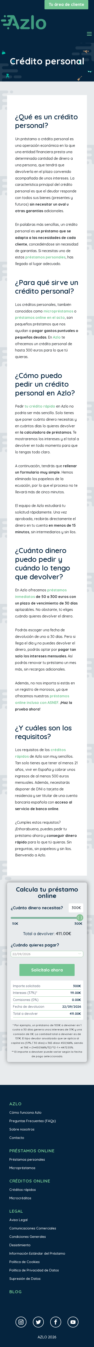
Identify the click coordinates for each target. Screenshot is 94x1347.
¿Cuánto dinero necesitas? (37, 907)
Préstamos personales (27, 1159)
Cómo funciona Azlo (25, 1112)
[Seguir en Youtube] (73, 1322)
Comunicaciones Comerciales (32, 1228)
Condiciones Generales (27, 1236)
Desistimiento (20, 1245)
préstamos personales (45, 257)
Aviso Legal (18, 1220)
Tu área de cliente (66, 4)
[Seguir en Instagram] (21, 1322)
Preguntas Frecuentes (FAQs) (32, 1121)
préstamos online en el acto (40, 317)
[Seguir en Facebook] (55, 1322)
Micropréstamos (22, 1168)
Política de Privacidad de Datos (34, 1270)
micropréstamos (58, 311)
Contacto (16, 1138)
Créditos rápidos (22, 1189)
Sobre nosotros (21, 1129)
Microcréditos (20, 1198)
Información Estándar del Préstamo (37, 1253)
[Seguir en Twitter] (38, 1322)
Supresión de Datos (25, 1278)
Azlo (57, 337)
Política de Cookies (24, 1262)
